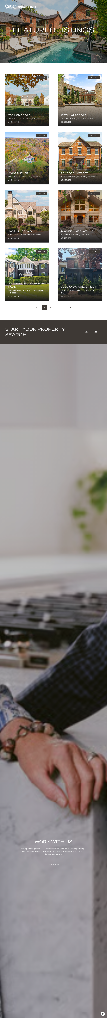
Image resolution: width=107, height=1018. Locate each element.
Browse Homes (90, 332)
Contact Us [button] (53, 864)
